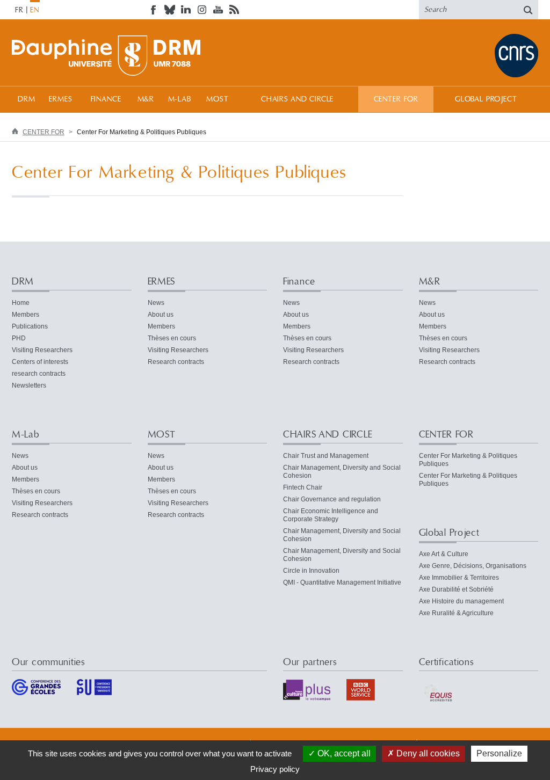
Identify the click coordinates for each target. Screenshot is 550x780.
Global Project (486, 99)
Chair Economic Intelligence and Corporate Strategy (330, 515)
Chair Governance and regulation (332, 499)
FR (19, 10)
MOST (217, 99)
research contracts (39, 373)
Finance (106, 99)
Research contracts (176, 362)
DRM (26, 99)
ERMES (60, 99)
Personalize (499, 753)
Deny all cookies (427, 753)
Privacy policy (275, 769)
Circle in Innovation (311, 570)
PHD (19, 338)
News (156, 303)
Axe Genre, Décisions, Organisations (472, 566)
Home (21, 303)
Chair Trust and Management (325, 456)
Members (25, 314)
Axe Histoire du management (461, 601)
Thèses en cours (172, 338)
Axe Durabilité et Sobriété (456, 589)
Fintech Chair (302, 487)
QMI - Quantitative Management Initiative (342, 582)
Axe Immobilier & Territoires (459, 577)
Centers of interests (40, 362)
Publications (30, 326)
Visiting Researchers (42, 350)
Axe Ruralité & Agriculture (456, 613)
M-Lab (179, 99)
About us (160, 314)
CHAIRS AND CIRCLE (297, 99)
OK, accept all (343, 753)
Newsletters (29, 385)
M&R (146, 99)
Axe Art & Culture (443, 554)
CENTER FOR (396, 99)
